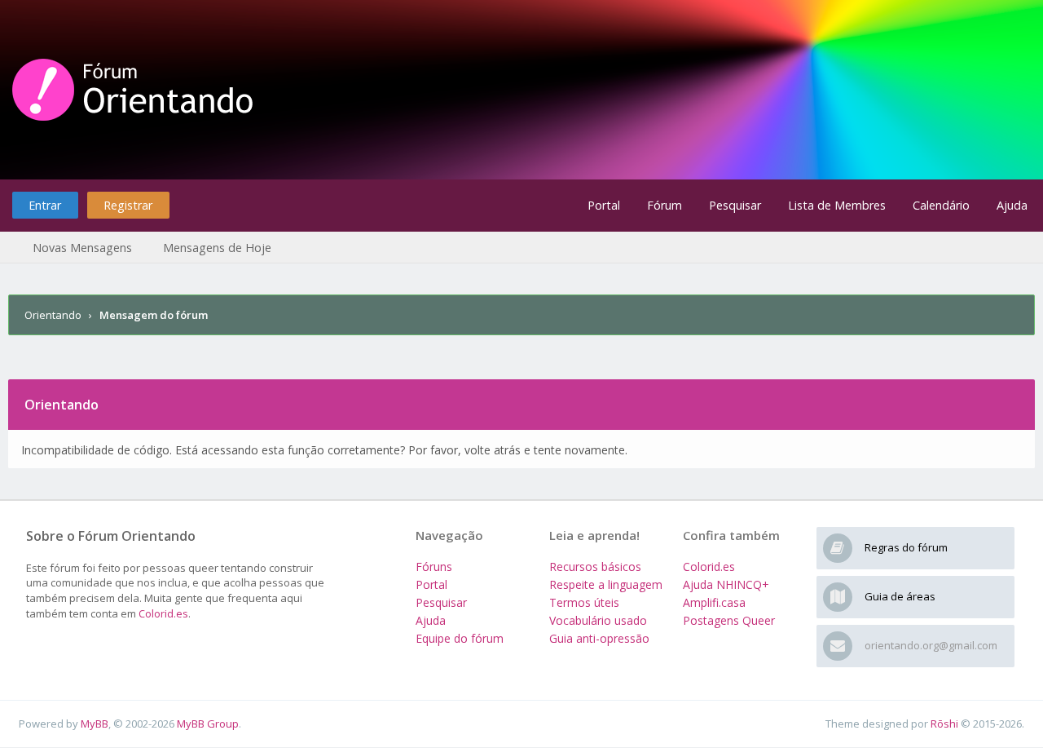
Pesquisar (735, 205)
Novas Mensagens (82, 247)
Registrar (127, 205)
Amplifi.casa (714, 602)
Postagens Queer (729, 620)
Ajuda (1012, 205)
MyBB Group (208, 723)
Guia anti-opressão (599, 638)
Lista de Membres (837, 205)
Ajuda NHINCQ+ (726, 584)
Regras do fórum (906, 547)
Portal (604, 205)
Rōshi (944, 723)
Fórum (664, 205)
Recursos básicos (595, 566)
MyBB (94, 723)
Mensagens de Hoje (217, 247)
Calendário (941, 205)
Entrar (45, 205)
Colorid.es (163, 613)
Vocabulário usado (598, 620)
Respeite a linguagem (605, 584)
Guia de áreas (900, 596)
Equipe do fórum (460, 638)
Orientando (52, 315)
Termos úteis (584, 602)
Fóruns (434, 566)
